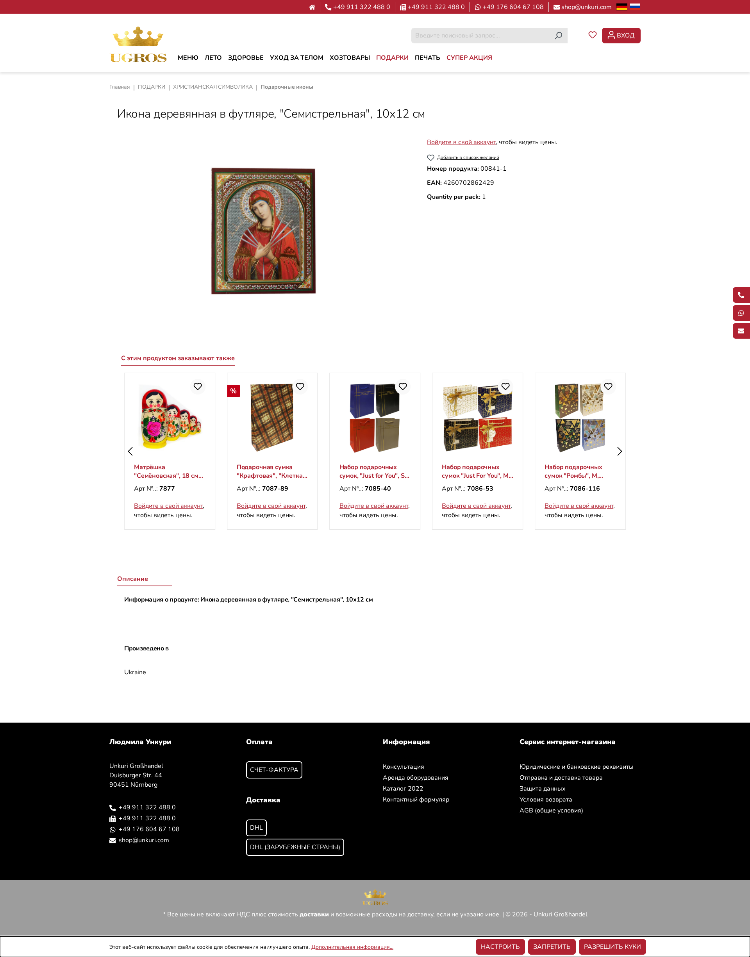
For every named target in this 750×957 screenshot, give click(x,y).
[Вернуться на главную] (138, 44)
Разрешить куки (612, 947)
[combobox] (480, 35)
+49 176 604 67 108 (513, 7)
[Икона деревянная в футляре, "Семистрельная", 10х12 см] (264, 231)
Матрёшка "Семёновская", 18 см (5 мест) (166, 471)
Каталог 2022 (403, 788)
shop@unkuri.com (586, 7)
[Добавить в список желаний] (197, 387)
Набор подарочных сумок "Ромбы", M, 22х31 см (573, 471)
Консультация (403, 766)
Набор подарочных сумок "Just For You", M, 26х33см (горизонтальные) (476, 471)
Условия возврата (546, 799)
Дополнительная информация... (352, 947)
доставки (314, 914)
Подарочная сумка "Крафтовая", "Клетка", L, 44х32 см (272, 471)
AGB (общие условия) (551, 810)
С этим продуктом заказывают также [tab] (178, 358)
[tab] (144, 579)
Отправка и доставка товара (561, 777)
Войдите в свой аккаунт (461, 142)
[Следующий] (620, 451)
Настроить (500, 947)
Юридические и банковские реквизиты (577, 766)
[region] (264, 230)
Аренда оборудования (415, 777)
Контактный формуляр (416, 799)
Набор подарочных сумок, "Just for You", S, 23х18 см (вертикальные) (372, 471)
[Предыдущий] (130, 451)
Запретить (552, 947)
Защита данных (543, 788)
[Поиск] (558, 35)
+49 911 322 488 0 (361, 7)
